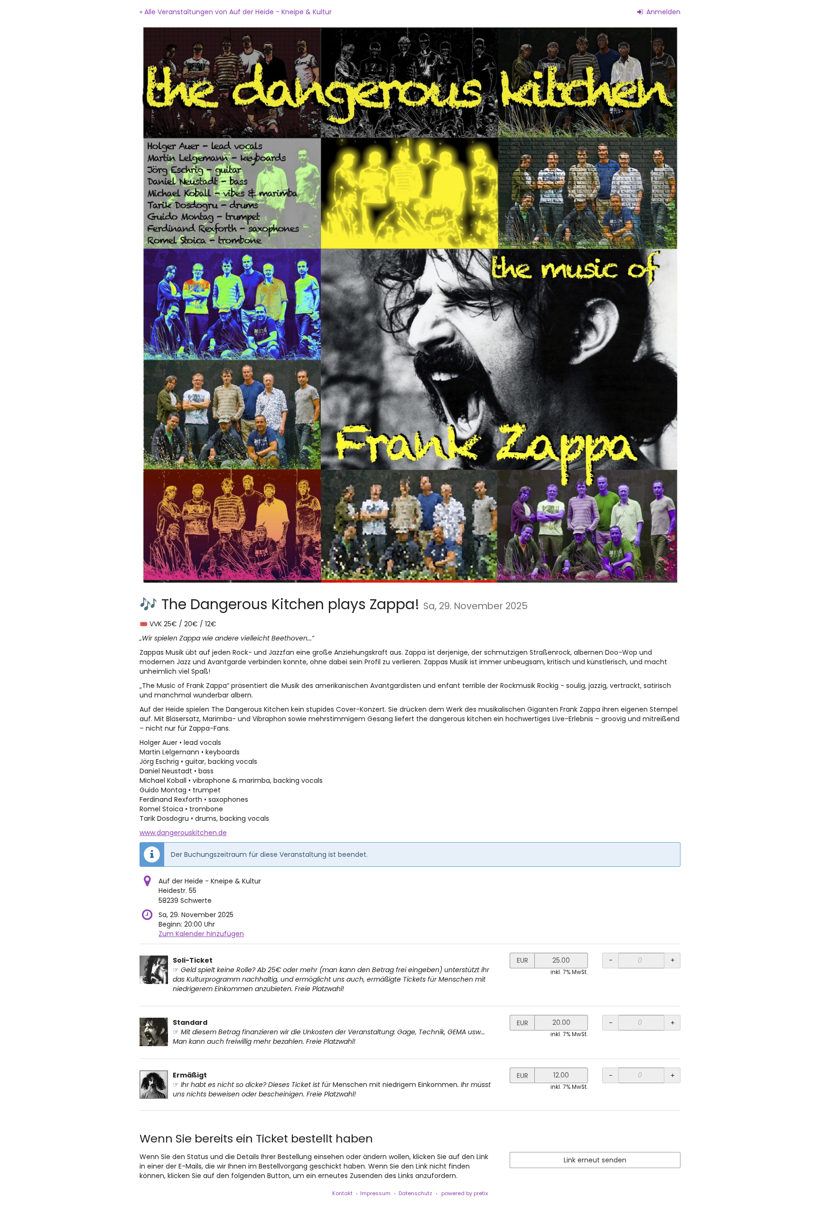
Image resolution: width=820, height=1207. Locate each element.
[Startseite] (410, 303)
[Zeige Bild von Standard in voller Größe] (154, 1032)
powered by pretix (464, 1193)
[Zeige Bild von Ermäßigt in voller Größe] (154, 1084)
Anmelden (662, 12)
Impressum (375, 1193)
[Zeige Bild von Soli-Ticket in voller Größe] (154, 970)
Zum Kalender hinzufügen (201, 933)
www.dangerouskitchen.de (183, 832)
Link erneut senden (595, 1160)
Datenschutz (415, 1193)
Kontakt (342, 1193)
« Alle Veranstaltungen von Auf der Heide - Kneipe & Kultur (236, 12)
